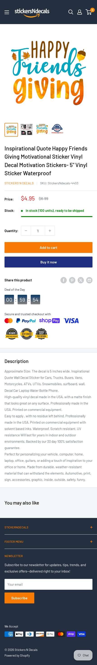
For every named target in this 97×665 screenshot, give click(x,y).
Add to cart (48, 247)
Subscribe (19, 598)
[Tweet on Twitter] (81, 280)
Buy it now (48, 262)
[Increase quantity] (50, 230)
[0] (89, 12)
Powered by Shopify (17, 655)
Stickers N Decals (19, 183)
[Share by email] (89, 280)
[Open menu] (7, 12)
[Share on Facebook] (63, 280)
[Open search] (70, 12)
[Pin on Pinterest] (72, 280)
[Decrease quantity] (26, 230)
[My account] (79, 12)
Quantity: (11, 231)
